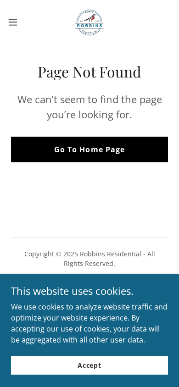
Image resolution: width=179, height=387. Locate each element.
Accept (89, 365)
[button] (16, 22)
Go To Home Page (89, 149)
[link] (89, 22)
